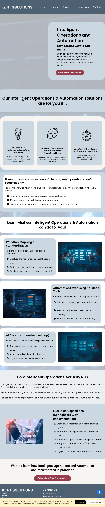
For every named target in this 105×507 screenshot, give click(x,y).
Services (67, 7)
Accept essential (94, 502)
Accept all (80, 502)
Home (45, 7)
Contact (97, 7)
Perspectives (82, 7)
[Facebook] (99, 492)
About (55, 7)
